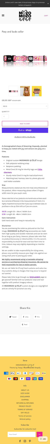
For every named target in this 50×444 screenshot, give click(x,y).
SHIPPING (25, 400)
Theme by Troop (16, 368)
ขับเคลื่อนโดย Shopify (32, 368)
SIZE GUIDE (25, 393)
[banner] (25, 15)
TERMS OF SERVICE (25, 409)
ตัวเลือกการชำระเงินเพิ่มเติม (25, 137)
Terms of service (25, 416)
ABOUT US (25, 390)
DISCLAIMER (35, 277)
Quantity (5, 111)
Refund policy (25, 419)
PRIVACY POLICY (25, 406)
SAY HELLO (25, 413)
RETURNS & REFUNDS (25, 403)
